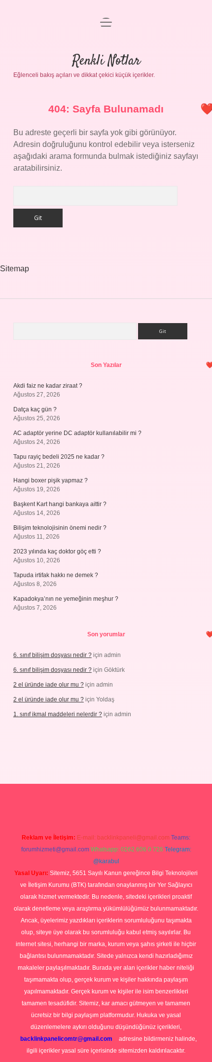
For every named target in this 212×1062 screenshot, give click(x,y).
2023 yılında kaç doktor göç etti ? (57, 551)
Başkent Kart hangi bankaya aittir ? (59, 504)
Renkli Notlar (106, 61)
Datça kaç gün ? (35, 409)
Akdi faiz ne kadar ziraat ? (47, 385)
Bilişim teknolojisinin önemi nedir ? (59, 527)
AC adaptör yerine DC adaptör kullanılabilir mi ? (77, 433)
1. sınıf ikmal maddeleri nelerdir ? (57, 714)
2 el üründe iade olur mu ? (48, 684)
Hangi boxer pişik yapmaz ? (50, 480)
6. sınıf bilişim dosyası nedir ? (52, 655)
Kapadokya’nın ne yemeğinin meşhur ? (65, 598)
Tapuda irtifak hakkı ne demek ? (55, 575)
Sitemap (14, 268)
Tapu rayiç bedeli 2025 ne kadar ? (59, 456)
